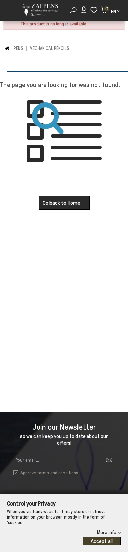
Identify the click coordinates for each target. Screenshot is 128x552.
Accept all (102, 541)
